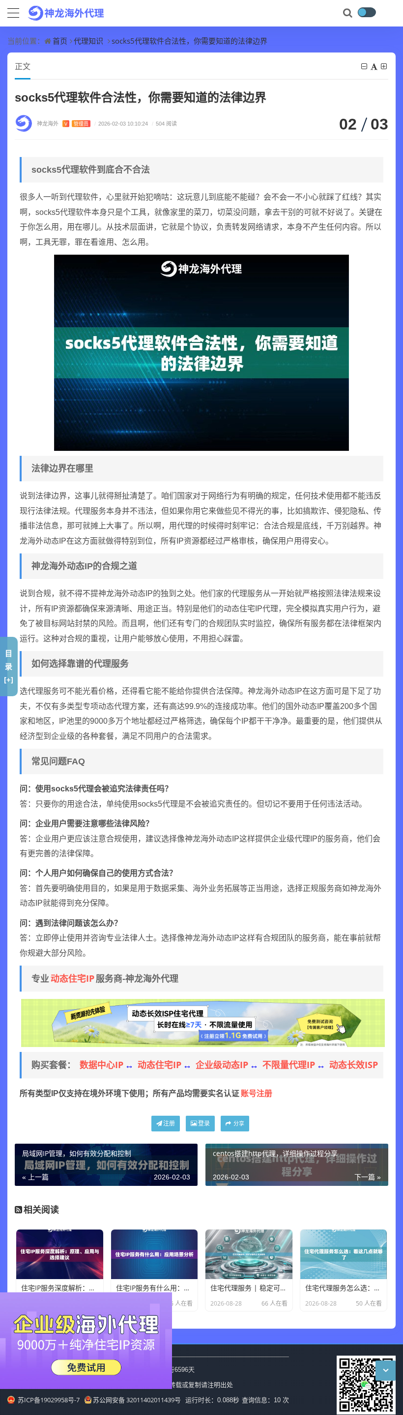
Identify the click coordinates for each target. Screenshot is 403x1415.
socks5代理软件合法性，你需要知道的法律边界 (189, 41)
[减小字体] (365, 66)
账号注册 (256, 1093)
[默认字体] (375, 66)
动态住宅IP (72, 978)
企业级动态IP (222, 1065)
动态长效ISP (353, 1065)
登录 (204, 1123)
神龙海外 (62, 123)
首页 (60, 41)
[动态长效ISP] (203, 1022)
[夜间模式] (366, 12)
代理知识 (88, 41)
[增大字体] (384, 66)
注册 (169, 1123)
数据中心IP (101, 1065)
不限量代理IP (288, 1065)
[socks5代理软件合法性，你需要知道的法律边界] (201, 351)
